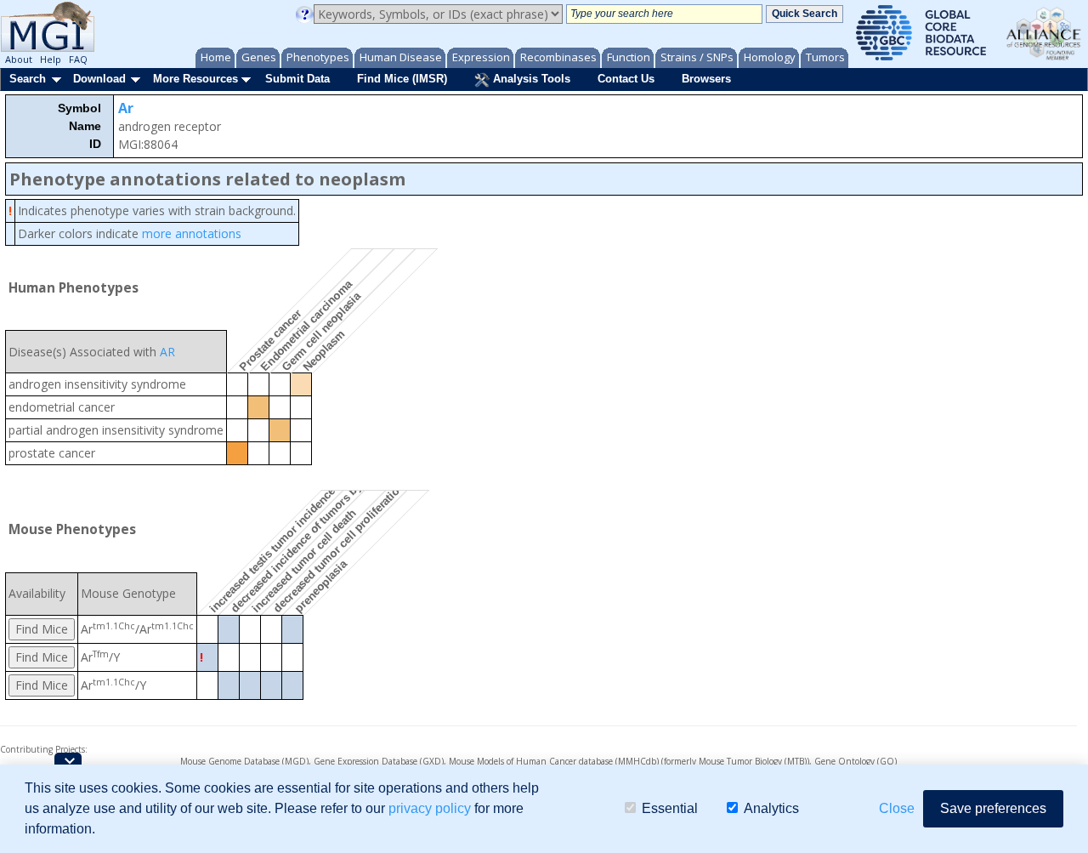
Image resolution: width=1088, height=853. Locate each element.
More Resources (195, 78)
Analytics (771, 808)
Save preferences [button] (993, 808)
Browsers (706, 78)
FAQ (78, 59)
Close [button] (897, 808)
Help (50, 59)
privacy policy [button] (429, 808)
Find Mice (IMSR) (402, 78)
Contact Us (626, 78)
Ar (125, 108)
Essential (670, 808)
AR (167, 352)
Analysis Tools (530, 78)
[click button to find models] (42, 629)
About (18, 59)
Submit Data (297, 78)
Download (99, 78)
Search (27, 78)
